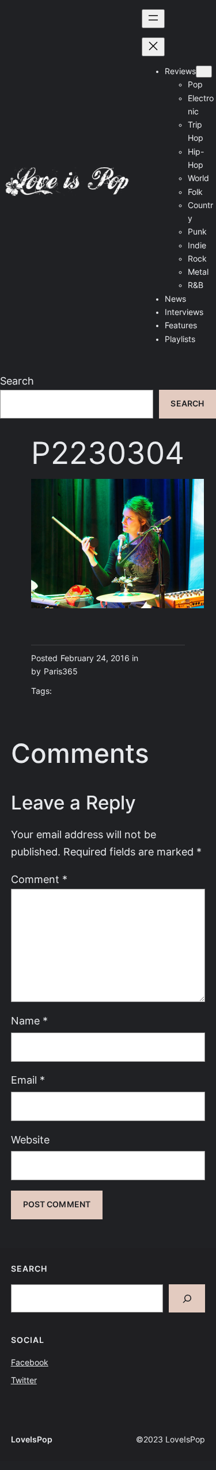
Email (28, 1080)
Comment (39, 879)
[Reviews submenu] (204, 72)
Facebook (29, 1362)
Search (17, 381)
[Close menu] (153, 46)
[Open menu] (153, 18)
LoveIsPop (31, 1439)
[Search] (187, 1298)
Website (30, 1140)
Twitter (24, 1380)
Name (29, 1021)
